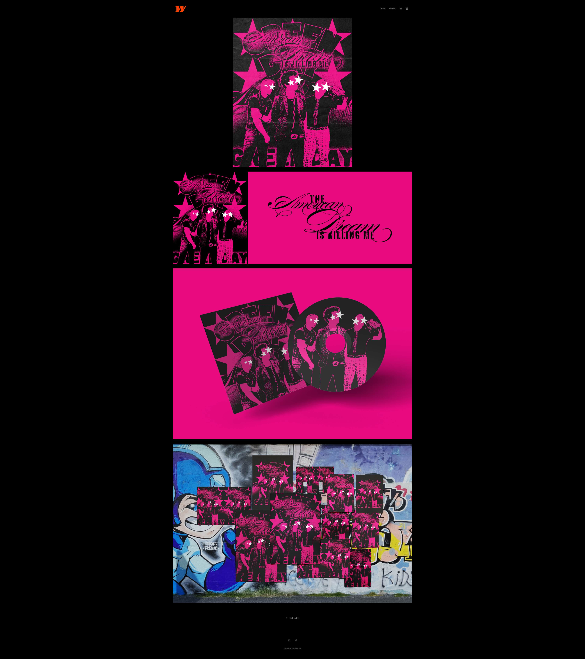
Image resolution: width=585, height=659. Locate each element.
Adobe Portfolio (296, 648)
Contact (392, 8)
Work (383, 8)
